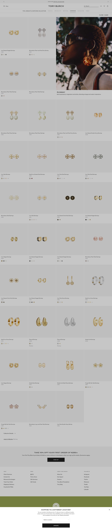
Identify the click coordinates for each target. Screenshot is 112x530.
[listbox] (56, 520)
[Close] (109, 509)
